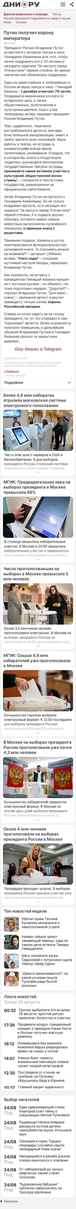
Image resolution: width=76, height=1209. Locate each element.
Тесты (56, 14)
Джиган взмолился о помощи (26, 14)
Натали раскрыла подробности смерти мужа (37, 18)
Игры (7, 22)
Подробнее (13, 382)
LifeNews (11, 372)
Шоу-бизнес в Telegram (38, 349)
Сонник (21, 22)
